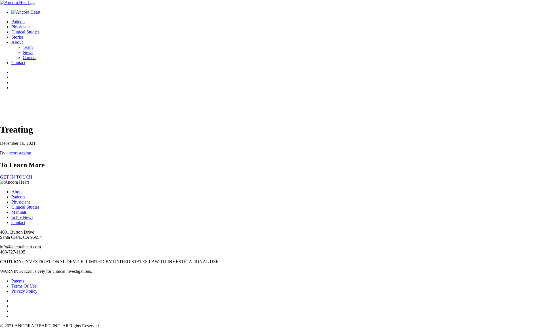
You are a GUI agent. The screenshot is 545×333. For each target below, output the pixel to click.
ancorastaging (19, 152)
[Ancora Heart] (15, 2)
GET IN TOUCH (16, 177)
